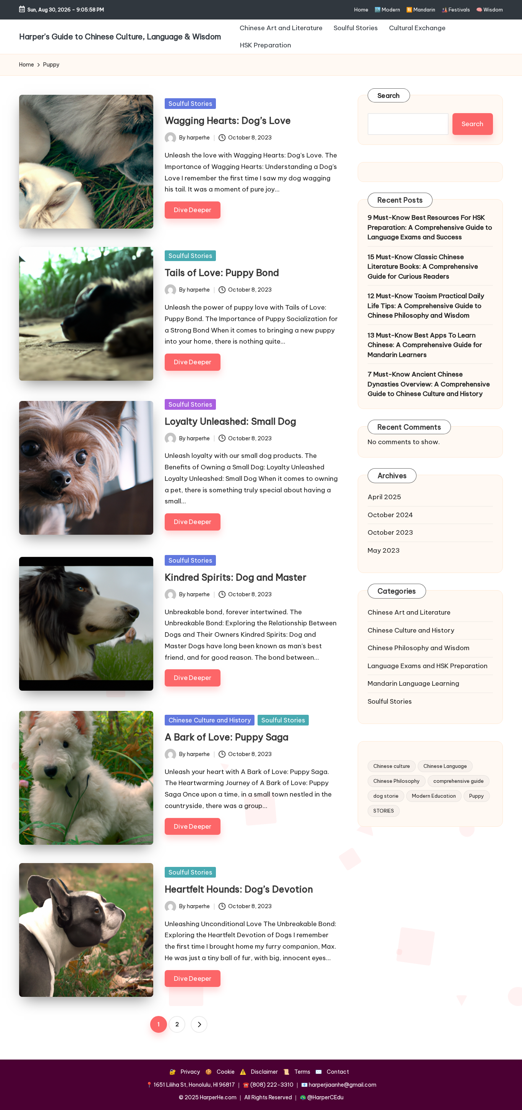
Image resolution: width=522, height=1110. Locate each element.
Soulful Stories (190, 103)
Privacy (190, 1071)
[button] (199, 1024)
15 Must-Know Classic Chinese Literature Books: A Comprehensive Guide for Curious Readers (423, 266)
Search (389, 95)
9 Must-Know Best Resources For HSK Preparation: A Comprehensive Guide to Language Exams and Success (430, 227)
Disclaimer (264, 1071)
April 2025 (384, 497)
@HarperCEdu (325, 1097)
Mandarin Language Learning (413, 683)
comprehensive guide (458, 781)
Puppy (476, 796)
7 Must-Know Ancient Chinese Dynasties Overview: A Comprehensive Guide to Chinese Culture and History (429, 384)
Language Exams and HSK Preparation (428, 665)
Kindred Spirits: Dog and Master (235, 577)
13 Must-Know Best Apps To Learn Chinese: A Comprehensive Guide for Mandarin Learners (425, 345)
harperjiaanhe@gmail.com (342, 1084)
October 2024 (390, 514)
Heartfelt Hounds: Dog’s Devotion (239, 889)
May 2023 (384, 550)
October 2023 (390, 532)
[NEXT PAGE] (199, 1024)
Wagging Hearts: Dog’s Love (228, 120)
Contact (338, 1071)
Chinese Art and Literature (409, 612)
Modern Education (434, 796)
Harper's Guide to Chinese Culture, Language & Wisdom (120, 36)
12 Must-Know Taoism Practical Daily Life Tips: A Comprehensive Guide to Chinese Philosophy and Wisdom (426, 306)
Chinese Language (445, 766)
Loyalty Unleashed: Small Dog (230, 421)
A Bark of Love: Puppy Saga (227, 737)
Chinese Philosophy (396, 781)
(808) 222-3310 (271, 1084)
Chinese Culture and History (210, 720)
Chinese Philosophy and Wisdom (419, 648)
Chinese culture (391, 766)
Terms (302, 1071)
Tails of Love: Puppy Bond (222, 272)
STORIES (383, 811)
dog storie (386, 796)
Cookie (226, 1071)
